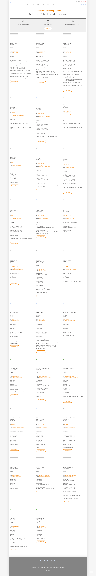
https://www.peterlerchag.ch (18, 269)
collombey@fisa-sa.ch (42, 425)
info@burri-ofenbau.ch (69, 268)
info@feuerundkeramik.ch (43, 376)
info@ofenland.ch (42, 269)
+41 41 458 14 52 (67, 266)
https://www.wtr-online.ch (70, 218)
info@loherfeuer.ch (15, 320)
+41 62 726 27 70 (41, 473)
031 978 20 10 (66, 164)
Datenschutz (53, 572)
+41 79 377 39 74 (41, 49)
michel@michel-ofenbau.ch (70, 320)
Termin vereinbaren (14, 132)
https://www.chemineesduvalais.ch (19, 115)
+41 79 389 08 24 (14, 49)
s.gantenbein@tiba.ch (42, 51)
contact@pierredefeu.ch (43, 165)
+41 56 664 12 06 (14, 319)
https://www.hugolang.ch (17, 377)
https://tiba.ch (15, 52)
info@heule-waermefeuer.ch (70, 376)
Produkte (29, 4)
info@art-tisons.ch (15, 526)
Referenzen (63, 4)
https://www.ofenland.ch (43, 270)
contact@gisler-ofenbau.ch (70, 112)
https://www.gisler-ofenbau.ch (71, 114)
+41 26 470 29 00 (41, 163)
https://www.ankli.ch (43, 527)
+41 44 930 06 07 (67, 473)
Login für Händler (43, 572)
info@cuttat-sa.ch (15, 163)
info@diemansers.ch (15, 475)
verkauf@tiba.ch (68, 51)
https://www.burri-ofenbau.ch (71, 269)
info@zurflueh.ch (42, 216)
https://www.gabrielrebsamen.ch (18, 427)
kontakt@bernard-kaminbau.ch (70, 475)
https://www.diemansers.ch (17, 476)
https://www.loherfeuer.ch (17, 321)
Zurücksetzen (48, 28)
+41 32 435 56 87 (14, 162)
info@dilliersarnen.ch (69, 425)
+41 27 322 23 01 (14, 215)
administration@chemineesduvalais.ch (19, 113)
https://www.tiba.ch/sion (17, 218)
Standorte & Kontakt (37, 4)
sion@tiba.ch (14, 216)
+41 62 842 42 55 (41, 268)
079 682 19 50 (66, 319)
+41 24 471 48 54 (41, 424)
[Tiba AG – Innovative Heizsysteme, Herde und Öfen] (13, 3)
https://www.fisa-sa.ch (43, 427)
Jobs (79, 1)
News (76, 1)
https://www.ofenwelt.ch (70, 476)
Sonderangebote (83, 1)
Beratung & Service (47, 4)
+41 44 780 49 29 (67, 111)
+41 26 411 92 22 (14, 525)
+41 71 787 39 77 (14, 473)
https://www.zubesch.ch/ (70, 167)
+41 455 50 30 (13, 424)
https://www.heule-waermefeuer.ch (72, 377)
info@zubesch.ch (68, 166)
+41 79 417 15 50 (41, 525)
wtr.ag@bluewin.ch (68, 216)
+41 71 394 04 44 (41, 319)
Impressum (47, 572)
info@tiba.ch (62, 567)
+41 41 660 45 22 (67, 424)
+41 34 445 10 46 (41, 215)
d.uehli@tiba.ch (15, 51)
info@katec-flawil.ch (42, 320)
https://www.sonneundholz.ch (44, 476)
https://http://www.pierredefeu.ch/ (45, 166)
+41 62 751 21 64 (14, 266)
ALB (50, 572)
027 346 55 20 (13, 112)
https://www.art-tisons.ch (17, 527)
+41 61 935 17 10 (67, 49)
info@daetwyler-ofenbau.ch (44, 475)
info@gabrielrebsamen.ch (16, 425)
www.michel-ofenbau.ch (70, 321)
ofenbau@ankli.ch (42, 526)
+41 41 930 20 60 (67, 215)
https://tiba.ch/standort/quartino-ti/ (45, 116)
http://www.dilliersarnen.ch (70, 427)
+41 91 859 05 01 (41, 113)
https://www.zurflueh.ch (43, 218)
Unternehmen (56, 4)
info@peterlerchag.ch (16, 268)
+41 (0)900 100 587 (49, 567)
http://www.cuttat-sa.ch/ (17, 165)
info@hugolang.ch (15, 376)
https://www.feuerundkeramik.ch (45, 377)
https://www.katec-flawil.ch (44, 321)
